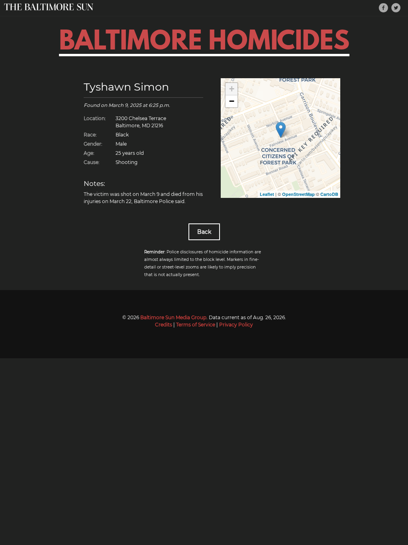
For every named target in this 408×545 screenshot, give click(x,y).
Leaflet (267, 194)
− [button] (231, 101)
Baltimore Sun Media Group (173, 317)
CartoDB (329, 194)
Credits (163, 325)
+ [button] (231, 89)
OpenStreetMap (298, 194)
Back (204, 231)
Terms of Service (195, 325)
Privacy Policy (236, 325)
